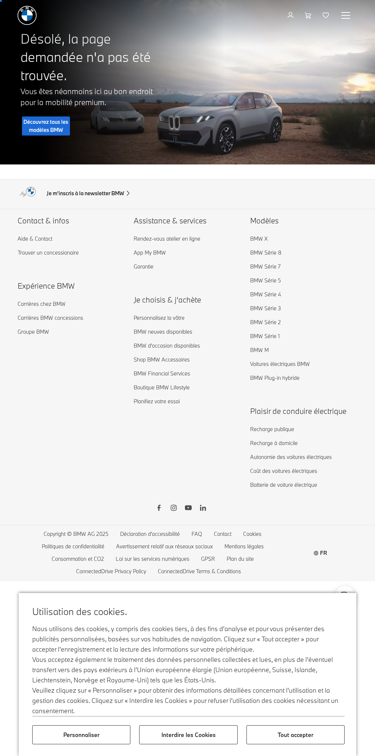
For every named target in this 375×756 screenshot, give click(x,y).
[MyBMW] (291, 15)
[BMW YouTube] (188, 509)
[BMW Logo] (27, 15)
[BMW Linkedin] (203, 509)
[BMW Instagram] (173, 509)
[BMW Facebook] (159, 509)
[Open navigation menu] (346, 15)
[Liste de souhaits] (326, 15)
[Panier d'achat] (309, 15)
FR (323, 552)
